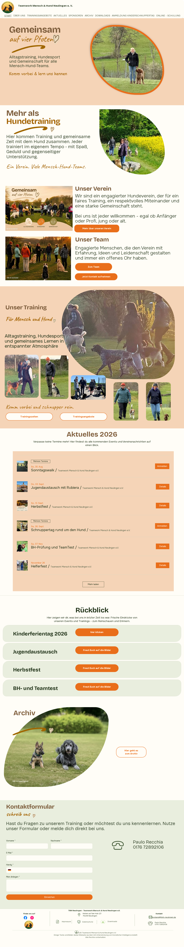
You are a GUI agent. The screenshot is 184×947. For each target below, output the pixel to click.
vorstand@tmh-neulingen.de (164, 917)
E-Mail (9, 853)
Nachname (56, 840)
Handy (9, 865)
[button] (42, 470)
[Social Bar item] (25, 917)
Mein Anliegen (13, 877)
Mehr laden (93, 584)
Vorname (10, 840)
